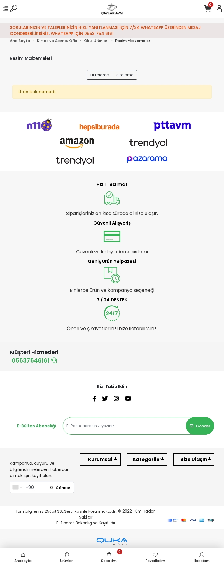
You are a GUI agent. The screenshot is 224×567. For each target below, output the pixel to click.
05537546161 (31, 360)
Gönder (203, 426)
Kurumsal (100, 459)
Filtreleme (99, 75)
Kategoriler (147, 459)
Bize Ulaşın (193, 459)
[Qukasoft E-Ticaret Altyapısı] (112, 541)
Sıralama (125, 75)
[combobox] (17, 487)
